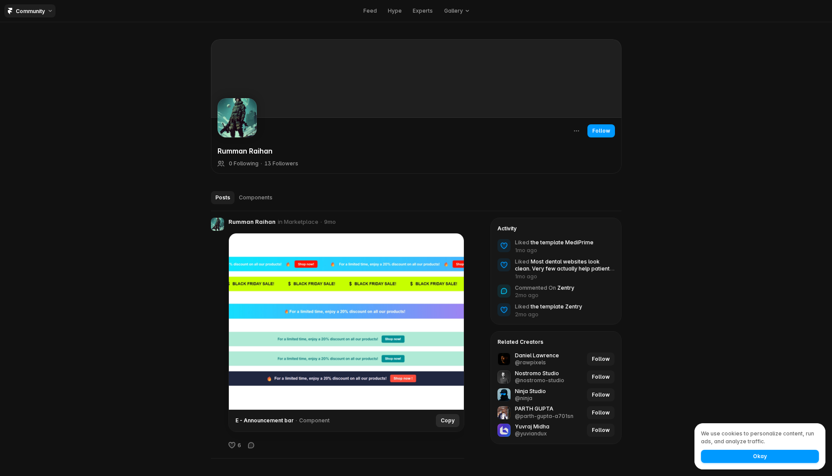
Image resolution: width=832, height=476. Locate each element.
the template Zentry (556, 306)
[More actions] (576, 130)
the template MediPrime (562, 242)
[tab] (223, 197)
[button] (456, 10)
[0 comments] (251, 445)
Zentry (565, 287)
